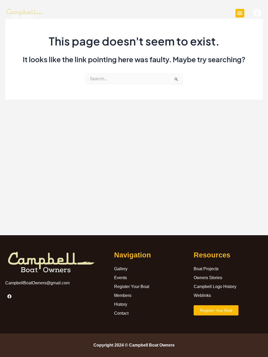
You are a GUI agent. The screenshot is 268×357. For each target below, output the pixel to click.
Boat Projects (206, 269)
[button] (240, 13)
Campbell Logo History (215, 286)
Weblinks (202, 295)
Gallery (120, 269)
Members (122, 295)
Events (120, 277)
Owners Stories (208, 277)
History (120, 304)
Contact (121, 313)
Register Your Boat (131, 286)
